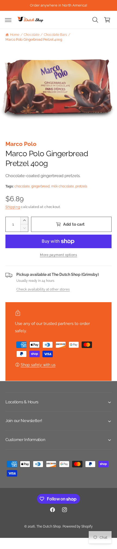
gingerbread (40, 186)
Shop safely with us (38, 365)
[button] (8, 20)
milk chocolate (62, 186)
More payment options (58, 255)
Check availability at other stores (43, 289)
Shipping (12, 207)
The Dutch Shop (48, 526)
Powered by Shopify (78, 526)
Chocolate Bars (55, 35)
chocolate (22, 186)
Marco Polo (20, 144)
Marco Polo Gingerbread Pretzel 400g (33, 40)
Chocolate (31, 35)
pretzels (81, 186)
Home (14, 35)
